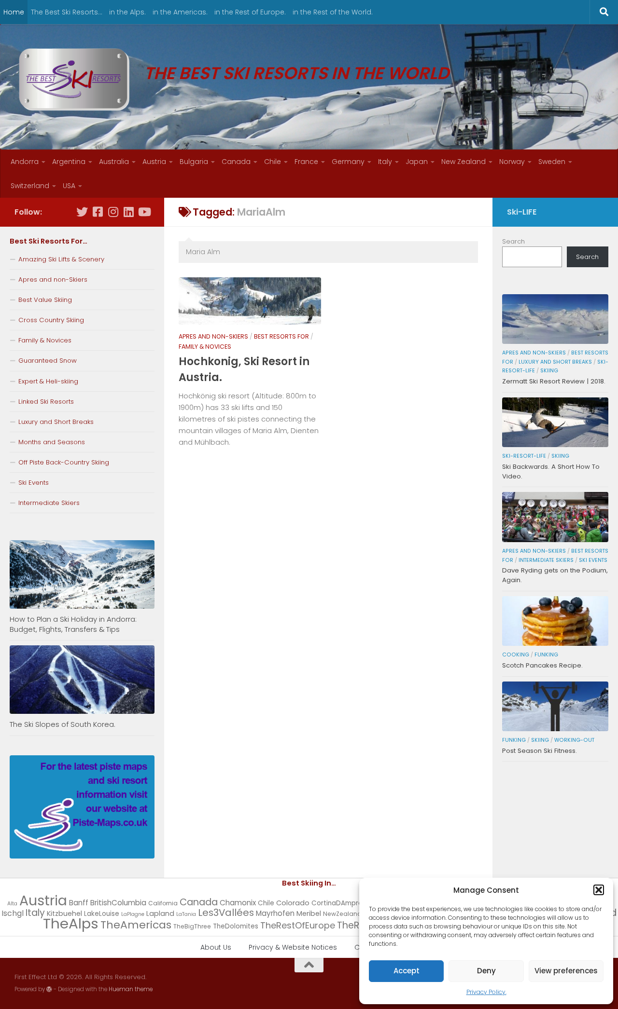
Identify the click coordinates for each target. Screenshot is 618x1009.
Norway (512, 161)
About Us (215, 947)
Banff (78, 903)
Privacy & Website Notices (293, 947)
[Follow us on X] (82, 212)
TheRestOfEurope (297, 925)
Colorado (292, 903)
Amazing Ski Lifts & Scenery (61, 259)
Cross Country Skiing (51, 320)
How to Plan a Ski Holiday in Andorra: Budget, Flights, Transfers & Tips (73, 624)
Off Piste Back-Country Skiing (63, 462)
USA (69, 186)
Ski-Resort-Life (524, 456)
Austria (154, 161)
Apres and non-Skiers (213, 336)
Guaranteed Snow (47, 360)
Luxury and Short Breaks (56, 421)
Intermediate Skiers (49, 502)
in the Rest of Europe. (250, 12)
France (306, 161)
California (163, 903)
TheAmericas (135, 924)
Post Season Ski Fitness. (539, 750)
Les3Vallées (226, 912)
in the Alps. (127, 12)
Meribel (308, 913)
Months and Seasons (51, 442)
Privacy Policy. (486, 992)
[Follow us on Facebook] (97, 212)
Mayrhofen (275, 913)
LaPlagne (132, 914)
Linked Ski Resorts (46, 401)
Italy (385, 161)
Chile (272, 161)
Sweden (551, 161)
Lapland (160, 913)
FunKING (546, 654)
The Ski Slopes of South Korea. (62, 724)
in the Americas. (180, 12)
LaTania (186, 914)
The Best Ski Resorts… (66, 12)
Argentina (68, 161)
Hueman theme (131, 989)
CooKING (515, 654)
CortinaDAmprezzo (342, 903)
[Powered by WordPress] (49, 989)
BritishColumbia (118, 903)
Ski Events (33, 482)
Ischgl (12, 913)
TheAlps (70, 923)
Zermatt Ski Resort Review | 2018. (553, 381)
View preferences (566, 971)
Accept (406, 971)
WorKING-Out (574, 740)
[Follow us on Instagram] (113, 212)
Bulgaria (194, 161)
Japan (417, 161)
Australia (114, 161)
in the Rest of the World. (333, 12)
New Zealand (463, 161)
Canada (236, 161)
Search (513, 241)
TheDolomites (235, 926)
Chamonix (238, 903)
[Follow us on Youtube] (144, 212)
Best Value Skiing (45, 299)
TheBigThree (192, 926)
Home (13, 12)
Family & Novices (205, 346)
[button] (599, 890)
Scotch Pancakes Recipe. (542, 665)
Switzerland (30, 186)
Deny (486, 971)
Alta (12, 903)
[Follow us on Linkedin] (128, 212)
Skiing (549, 370)
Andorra (25, 161)
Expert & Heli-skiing (48, 381)
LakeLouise (101, 913)
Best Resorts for (281, 336)
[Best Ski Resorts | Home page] (74, 79)
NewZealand (342, 914)
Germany (348, 161)
